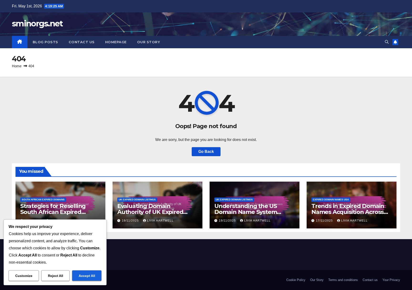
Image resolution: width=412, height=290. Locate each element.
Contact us (82, 42)
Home (16, 66)
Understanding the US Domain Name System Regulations (245, 212)
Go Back (206, 152)
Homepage (116, 42)
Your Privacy (391, 280)
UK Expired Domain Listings (137, 199)
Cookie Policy (295, 280)
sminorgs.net (37, 24)
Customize (23, 276)
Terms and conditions (343, 280)
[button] (387, 42)
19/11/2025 (131, 220)
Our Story (148, 42)
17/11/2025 (325, 220)
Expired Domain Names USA (331, 199)
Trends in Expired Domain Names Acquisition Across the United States (347, 212)
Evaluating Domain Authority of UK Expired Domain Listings (150, 212)
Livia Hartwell (160, 220)
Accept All (87, 276)
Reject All (55, 276)
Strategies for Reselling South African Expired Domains (53, 212)
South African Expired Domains (43, 199)
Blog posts (45, 42)
